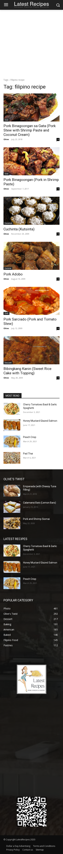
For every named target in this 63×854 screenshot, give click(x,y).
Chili (6, 120)
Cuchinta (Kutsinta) (19, 229)
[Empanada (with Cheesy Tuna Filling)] (12, 491)
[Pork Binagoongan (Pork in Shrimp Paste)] (31, 161)
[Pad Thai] (12, 458)
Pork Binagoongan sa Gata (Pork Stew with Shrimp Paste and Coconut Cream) (30, 130)
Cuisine (8, 268)
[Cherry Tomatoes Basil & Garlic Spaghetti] (12, 409)
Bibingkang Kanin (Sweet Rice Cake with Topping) (27, 371)
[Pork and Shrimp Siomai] (12, 523)
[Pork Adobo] (31, 256)
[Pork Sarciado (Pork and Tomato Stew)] (31, 301)
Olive (6, 139)
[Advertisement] (31, 43)
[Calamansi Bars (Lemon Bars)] (12, 507)
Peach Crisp (29, 437)
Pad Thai (28, 453)
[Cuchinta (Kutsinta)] (31, 211)
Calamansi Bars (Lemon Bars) (39, 502)
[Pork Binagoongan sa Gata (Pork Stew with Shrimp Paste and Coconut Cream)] (31, 107)
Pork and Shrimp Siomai (36, 519)
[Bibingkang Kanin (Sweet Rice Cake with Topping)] (31, 350)
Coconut (8, 223)
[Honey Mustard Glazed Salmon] (12, 425)
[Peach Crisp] (12, 441)
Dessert (8, 363)
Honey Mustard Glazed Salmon (40, 420)
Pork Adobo (13, 274)
